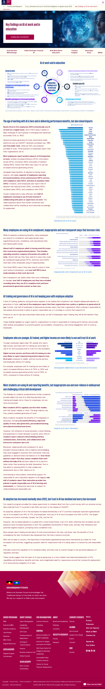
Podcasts (90, 624)
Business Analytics (9, 629)
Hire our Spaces (92, 628)
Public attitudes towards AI (33, 51)
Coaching (39, 625)
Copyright (5, 681)
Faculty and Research (14, 6)
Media (100, 52)
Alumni (72, 627)
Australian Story (89, 51)
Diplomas (6, 636)
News (88, 617)
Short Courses (26, 617)
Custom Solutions (42, 621)
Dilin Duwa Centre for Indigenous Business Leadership (43, 651)
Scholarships (8, 649)
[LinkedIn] (87, 651)
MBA (4, 621)
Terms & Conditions (25, 681)
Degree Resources (9, 643)
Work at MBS (91, 632)
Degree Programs (10, 617)
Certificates (7, 632)
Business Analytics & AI (27, 652)
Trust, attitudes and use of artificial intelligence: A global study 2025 (48, 6)
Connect (72, 642)
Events (71, 639)
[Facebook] (89, 651)
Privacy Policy (14, 681)
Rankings (56, 625)
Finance (22, 648)
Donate (71, 652)
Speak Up (90, 641)
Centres (39, 631)
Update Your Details (76, 635)
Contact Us (90, 635)
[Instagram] (92, 651)
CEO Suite (23, 632)
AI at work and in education (56, 51)
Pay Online (90, 645)
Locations (56, 629)
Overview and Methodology (12, 51)
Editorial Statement (15, 685)
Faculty (55, 639)
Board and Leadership (60, 621)
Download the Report (20, 37)
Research (56, 642)
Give (71, 648)
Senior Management (26, 621)
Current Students (76, 617)
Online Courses (25, 656)
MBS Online (7, 640)
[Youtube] (94, 651)
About (55, 617)
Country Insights (74, 51)
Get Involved (73, 631)
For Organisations (43, 617)
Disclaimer (5, 685)
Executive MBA (8, 625)
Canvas (71, 621)
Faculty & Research (60, 634)
